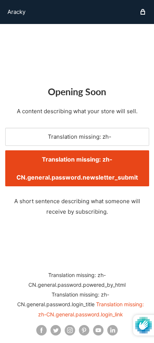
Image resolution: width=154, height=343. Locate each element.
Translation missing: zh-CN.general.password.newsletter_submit (77, 168)
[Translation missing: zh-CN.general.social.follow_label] (41, 330)
